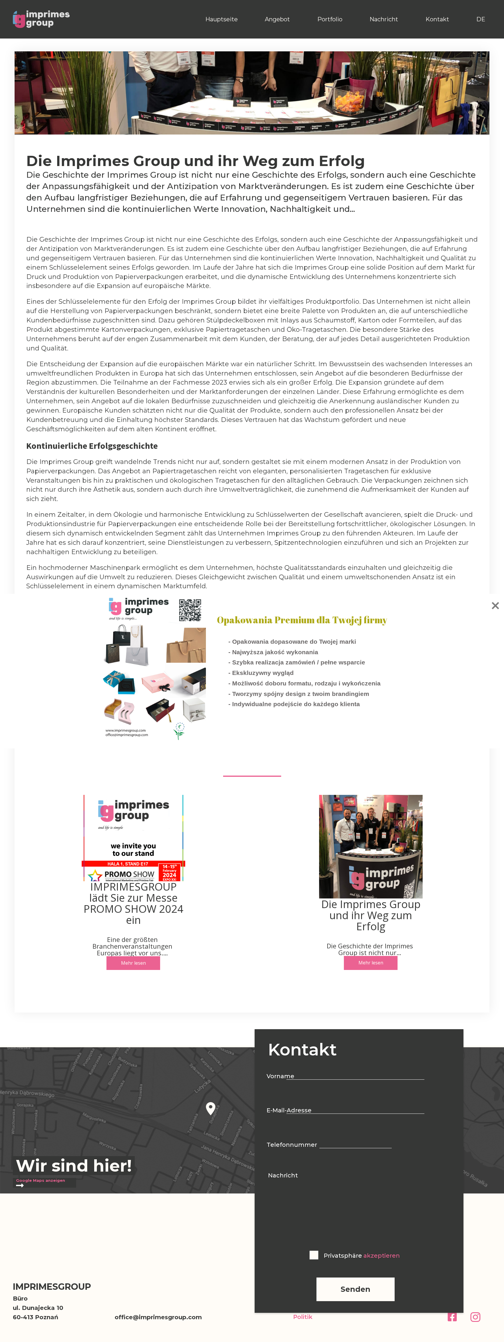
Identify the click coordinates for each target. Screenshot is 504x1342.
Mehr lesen (133, 963)
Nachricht (384, 19)
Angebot (277, 19)
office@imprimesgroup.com (158, 1317)
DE (480, 19)
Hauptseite (221, 19)
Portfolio (329, 19)
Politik (302, 1316)
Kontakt (437, 19)
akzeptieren (381, 1255)
